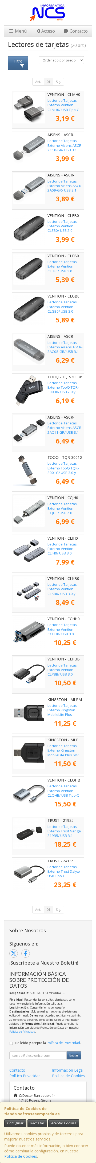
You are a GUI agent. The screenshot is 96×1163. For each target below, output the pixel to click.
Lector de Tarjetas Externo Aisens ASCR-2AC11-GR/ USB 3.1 (64, 428)
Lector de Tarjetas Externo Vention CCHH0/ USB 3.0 (62, 629)
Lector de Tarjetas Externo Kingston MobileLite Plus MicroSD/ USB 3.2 (62, 712)
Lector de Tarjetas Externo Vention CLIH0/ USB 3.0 (62, 549)
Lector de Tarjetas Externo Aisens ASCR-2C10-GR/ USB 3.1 (64, 145)
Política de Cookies (20, 1156)
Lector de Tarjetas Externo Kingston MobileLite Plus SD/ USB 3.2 (63, 752)
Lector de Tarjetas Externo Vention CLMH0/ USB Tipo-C (63, 105)
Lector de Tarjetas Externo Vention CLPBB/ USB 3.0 (62, 670)
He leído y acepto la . (48, 1043)
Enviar (73, 1055)
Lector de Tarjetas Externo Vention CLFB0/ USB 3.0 (62, 266)
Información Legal (67, 1070)
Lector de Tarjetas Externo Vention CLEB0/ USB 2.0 (62, 226)
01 (48, 81)
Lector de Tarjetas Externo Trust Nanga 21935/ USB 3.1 (64, 831)
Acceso (47, 31)
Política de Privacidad (22, 1031)
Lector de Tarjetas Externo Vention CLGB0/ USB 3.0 (62, 307)
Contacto (78, 31)
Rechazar (37, 1123)
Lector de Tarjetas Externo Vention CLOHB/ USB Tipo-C (63, 791)
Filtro (18, 61)
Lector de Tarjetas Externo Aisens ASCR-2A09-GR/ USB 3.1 (64, 186)
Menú (20, 31)
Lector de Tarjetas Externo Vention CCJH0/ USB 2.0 (62, 508)
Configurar (15, 1123)
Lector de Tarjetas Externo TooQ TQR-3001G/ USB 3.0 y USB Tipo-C (63, 470)
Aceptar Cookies (63, 1123)
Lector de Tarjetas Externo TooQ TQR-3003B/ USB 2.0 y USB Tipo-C (63, 389)
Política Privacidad (25, 1075)
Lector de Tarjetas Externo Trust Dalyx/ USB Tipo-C (63, 871)
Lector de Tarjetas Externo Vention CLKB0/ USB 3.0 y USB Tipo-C (62, 591)
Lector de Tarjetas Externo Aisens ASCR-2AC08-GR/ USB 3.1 (64, 347)
